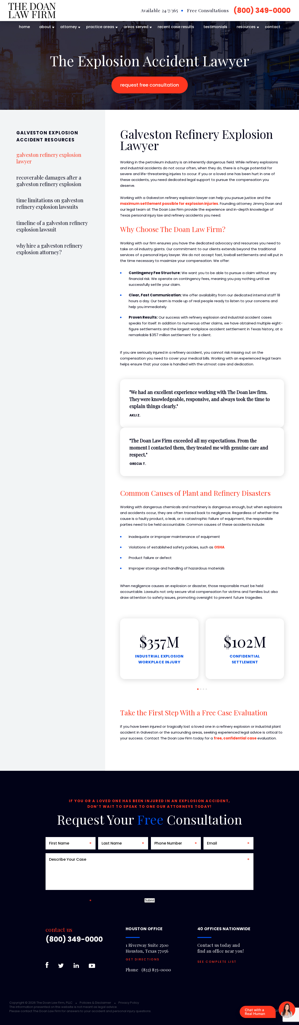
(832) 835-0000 (156, 970)
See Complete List (217, 961)
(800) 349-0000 (262, 10)
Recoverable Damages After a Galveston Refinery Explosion (48, 180)
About (45, 26)
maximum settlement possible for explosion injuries (169, 203)
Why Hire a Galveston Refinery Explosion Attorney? (49, 248)
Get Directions (143, 959)
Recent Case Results (176, 26)
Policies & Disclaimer (95, 1002)
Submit (149, 900)
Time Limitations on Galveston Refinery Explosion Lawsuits (49, 203)
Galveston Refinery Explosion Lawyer (48, 158)
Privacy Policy (128, 1002)
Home (24, 26)
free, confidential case (235, 738)
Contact (272, 26)
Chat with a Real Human (255, 1012)
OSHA (219, 547)
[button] (198, 689)
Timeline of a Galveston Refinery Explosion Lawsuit (52, 226)
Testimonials (215, 26)
